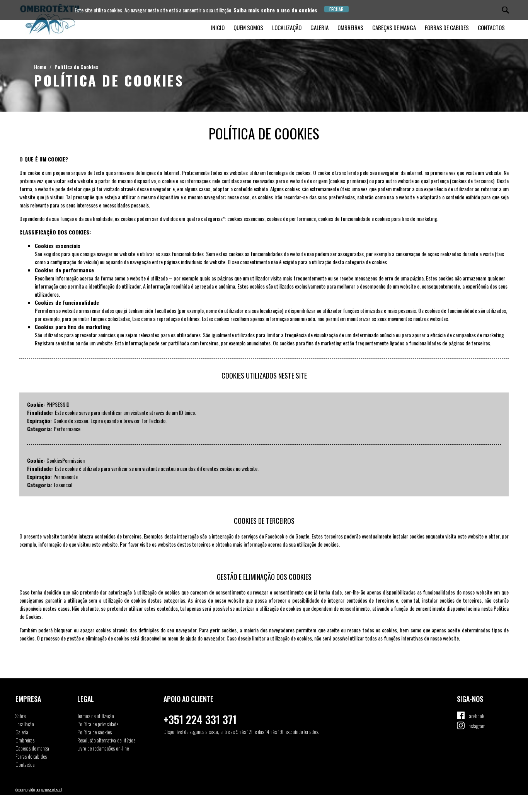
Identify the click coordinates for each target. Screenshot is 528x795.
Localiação (24, 724)
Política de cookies (94, 732)
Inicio (218, 27)
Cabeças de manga (394, 27)
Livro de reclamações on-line (103, 748)
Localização (286, 27)
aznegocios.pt (51, 789)
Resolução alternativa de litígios (106, 740)
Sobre (20, 716)
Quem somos (248, 27)
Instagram (476, 726)
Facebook (475, 716)
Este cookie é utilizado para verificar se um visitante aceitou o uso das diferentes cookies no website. (157, 468)
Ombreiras (350, 27)
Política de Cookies (76, 67)
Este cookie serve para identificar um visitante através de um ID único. (125, 412)
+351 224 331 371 (200, 719)
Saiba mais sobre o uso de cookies (275, 10)
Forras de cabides (447, 27)
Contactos (491, 27)
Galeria (319, 27)
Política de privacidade (97, 724)
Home (40, 67)
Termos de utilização (95, 716)
